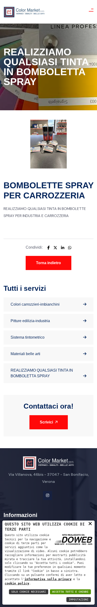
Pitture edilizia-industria (30, 321)
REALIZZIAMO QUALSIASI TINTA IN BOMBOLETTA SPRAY (42, 373)
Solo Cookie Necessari (28, 591)
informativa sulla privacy (48, 579)
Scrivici (47, 422)
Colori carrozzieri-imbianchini (35, 304)
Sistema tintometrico (27, 337)
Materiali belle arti (25, 354)
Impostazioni (79, 599)
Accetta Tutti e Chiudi (70, 591)
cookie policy (17, 583)
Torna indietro (48, 263)
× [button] (90, 523)
